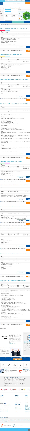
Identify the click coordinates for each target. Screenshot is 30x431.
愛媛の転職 (26, 405)
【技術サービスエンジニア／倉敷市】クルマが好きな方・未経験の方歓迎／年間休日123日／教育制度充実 (14, 103)
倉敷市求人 (7, 98)
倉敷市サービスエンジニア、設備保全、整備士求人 (21, 98)
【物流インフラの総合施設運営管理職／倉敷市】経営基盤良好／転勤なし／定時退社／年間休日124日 (13, 28)
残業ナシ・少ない (14, 16)
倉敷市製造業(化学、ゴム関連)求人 (12, 98)
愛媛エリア (22, 0)
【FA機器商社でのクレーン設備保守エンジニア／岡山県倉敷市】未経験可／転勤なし (11, 54)
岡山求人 (4, 98)
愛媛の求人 (26, 406)
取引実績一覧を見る (7, 372)
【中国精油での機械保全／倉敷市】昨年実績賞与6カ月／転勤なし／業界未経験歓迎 (11, 161)
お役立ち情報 (16, 396)
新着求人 (7, 15)
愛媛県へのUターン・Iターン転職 (4, 411)
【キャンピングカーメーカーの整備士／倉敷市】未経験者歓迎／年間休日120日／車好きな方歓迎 (13, 280)
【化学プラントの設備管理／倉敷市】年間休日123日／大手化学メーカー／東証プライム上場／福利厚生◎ (14, 79)
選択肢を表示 (7, 11)
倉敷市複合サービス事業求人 (12, 248)
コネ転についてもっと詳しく (12, 343)
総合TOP (2, 0)
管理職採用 (7, 16)
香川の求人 (26, 404)
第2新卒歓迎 (13, 15)
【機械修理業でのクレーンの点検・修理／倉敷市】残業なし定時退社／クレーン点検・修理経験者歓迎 (13, 253)
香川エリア (17, 0)
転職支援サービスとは (2, 396)
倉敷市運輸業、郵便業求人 (11, 201)
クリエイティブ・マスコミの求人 (4, 421)
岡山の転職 (26, 396)
